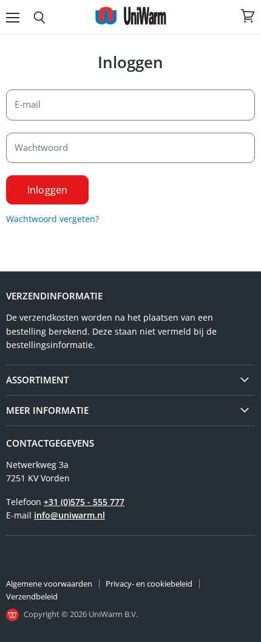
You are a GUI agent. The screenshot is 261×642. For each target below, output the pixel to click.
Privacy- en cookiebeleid (149, 583)
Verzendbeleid (32, 596)
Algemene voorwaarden (49, 583)
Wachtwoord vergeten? (52, 219)
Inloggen (47, 190)
